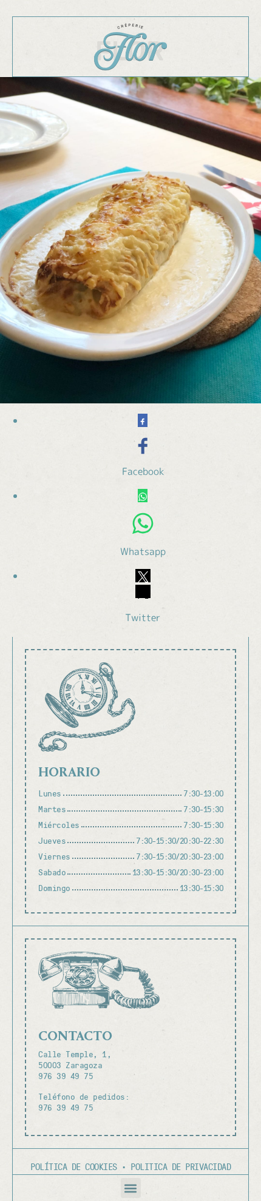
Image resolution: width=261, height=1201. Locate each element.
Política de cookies (73, 1166)
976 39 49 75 (65, 1076)
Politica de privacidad (180, 1166)
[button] (131, 1188)
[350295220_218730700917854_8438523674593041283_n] (130, 240)
